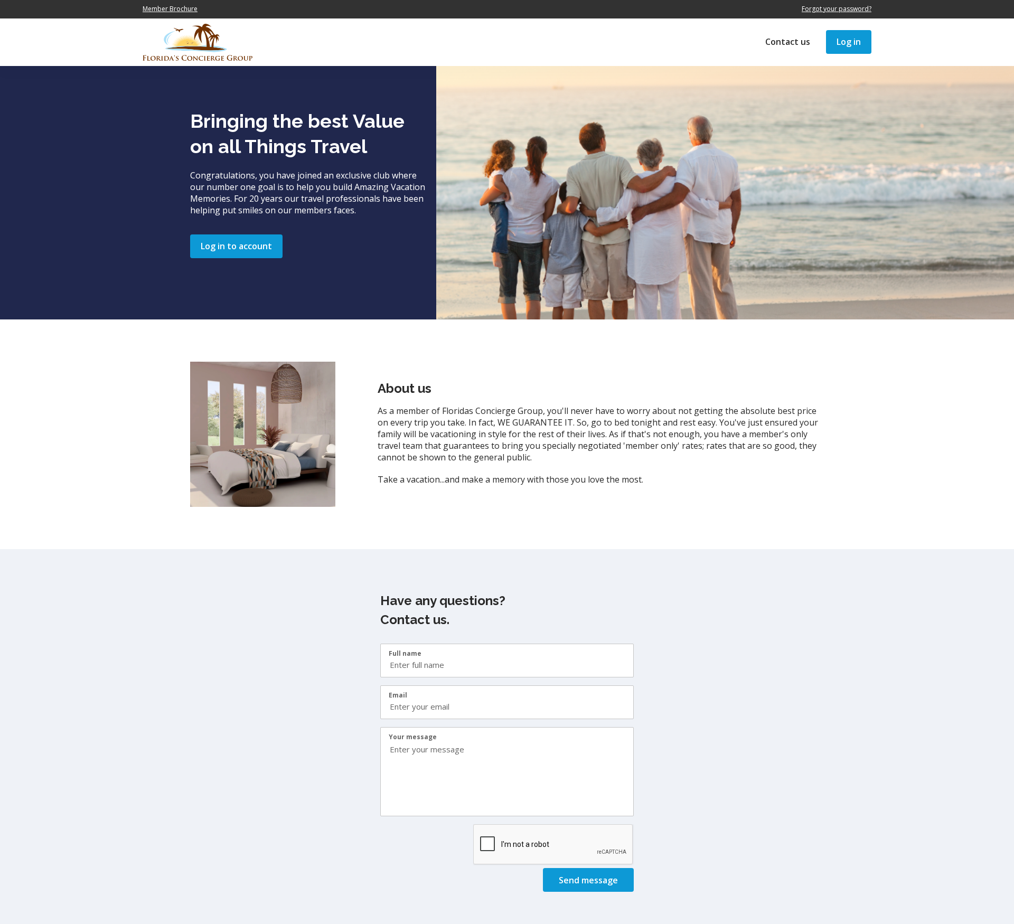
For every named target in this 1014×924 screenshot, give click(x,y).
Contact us (787, 42)
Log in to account (236, 246)
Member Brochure (170, 9)
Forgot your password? (836, 9)
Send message (588, 880)
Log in (849, 42)
